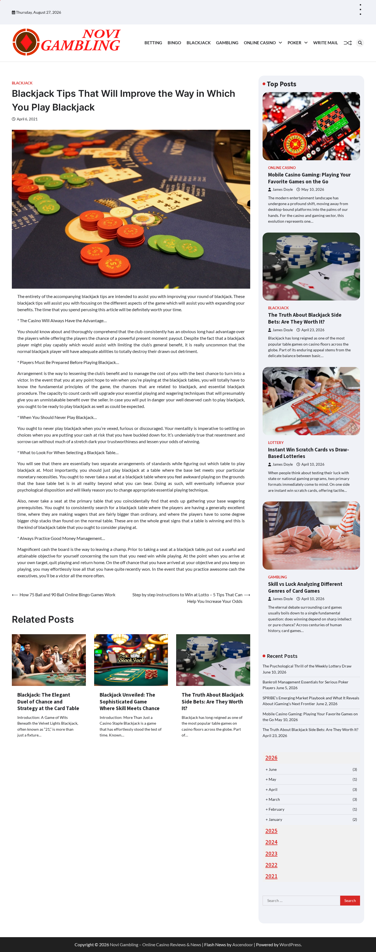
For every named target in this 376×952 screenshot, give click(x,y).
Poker (294, 42)
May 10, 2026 (312, 189)
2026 (271, 757)
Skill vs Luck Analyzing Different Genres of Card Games (305, 587)
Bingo (174, 42)
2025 (271, 830)
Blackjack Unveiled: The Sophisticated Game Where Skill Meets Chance (130, 701)
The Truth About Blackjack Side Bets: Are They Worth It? (213, 701)
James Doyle (283, 189)
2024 (271, 842)
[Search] (360, 43)
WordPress (290, 944)
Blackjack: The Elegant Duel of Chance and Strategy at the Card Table (48, 701)
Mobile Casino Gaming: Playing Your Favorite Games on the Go (309, 178)
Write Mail (325, 42)
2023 (271, 853)
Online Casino (260, 42)
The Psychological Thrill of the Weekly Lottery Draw (307, 666)
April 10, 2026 (313, 464)
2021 (271, 876)
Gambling (227, 42)
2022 (271, 864)
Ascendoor (242, 944)
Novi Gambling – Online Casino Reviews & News (155, 944)
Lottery (276, 443)
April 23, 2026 (313, 330)
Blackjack (199, 42)
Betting (153, 42)
